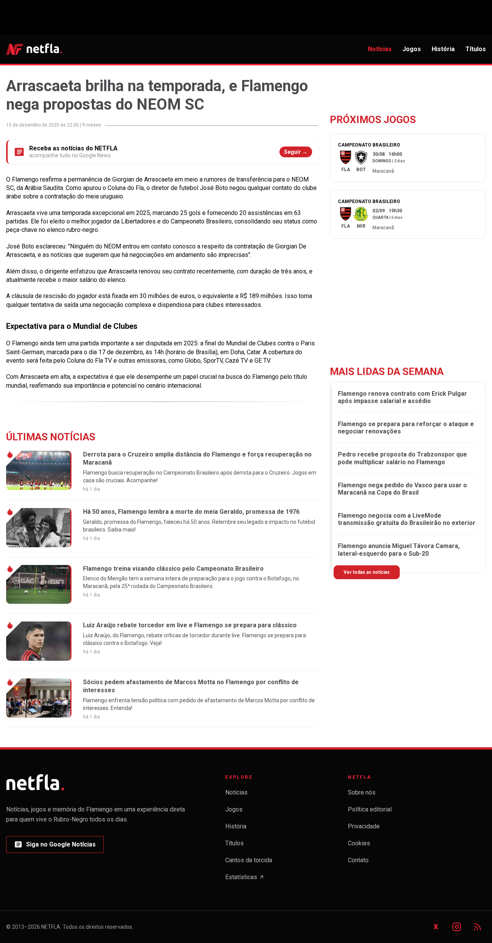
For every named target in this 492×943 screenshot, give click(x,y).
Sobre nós (362, 792)
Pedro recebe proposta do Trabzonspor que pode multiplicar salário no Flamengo (402, 458)
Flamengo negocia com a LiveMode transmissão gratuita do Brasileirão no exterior (406, 519)
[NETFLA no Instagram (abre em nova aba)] (456, 926)
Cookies (359, 843)
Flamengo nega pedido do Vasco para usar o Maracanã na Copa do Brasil (402, 488)
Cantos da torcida (248, 860)
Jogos (411, 49)
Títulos (475, 49)
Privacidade (364, 826)
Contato (358, 860)
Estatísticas (244, 879)
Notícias (380, 49)
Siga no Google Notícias (55, 847)
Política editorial (370, 809)
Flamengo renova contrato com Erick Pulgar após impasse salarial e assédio (402, 397)
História (443, 49)
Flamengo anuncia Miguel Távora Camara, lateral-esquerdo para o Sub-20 (399, 549)
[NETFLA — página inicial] (34, 49)
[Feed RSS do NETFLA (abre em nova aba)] (477, 926)
